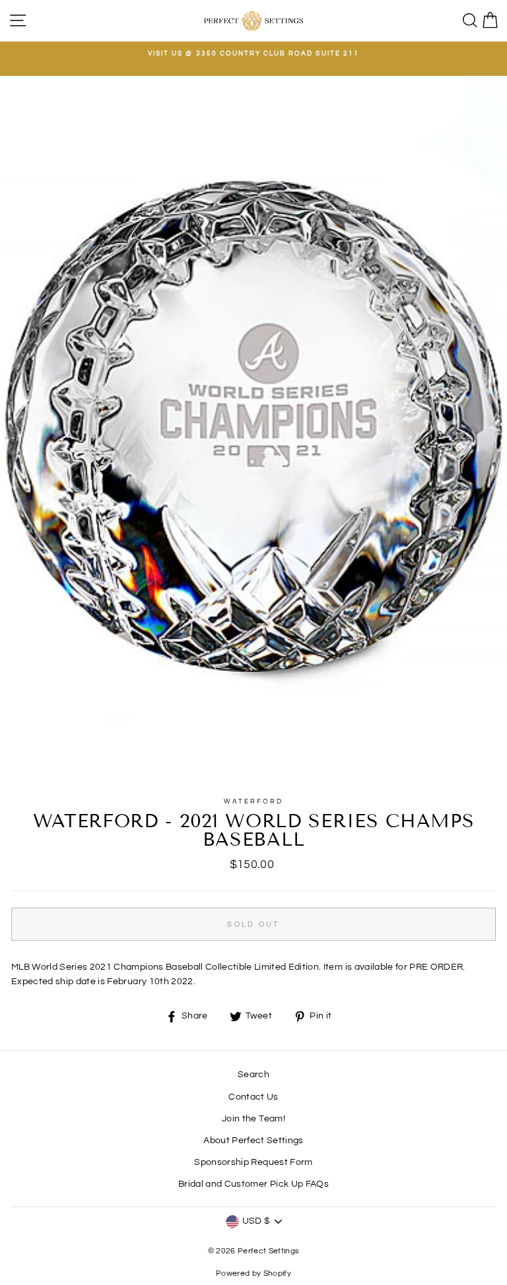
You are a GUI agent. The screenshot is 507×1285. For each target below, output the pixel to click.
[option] (253, 53)
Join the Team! (253, 1118)
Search (253, 1074)
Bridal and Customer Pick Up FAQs (253, 1184)
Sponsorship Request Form (253, 1162)
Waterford (254, 801)
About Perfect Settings (253, 1140)
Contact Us (253, 1097)
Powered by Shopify (253, 1273)
